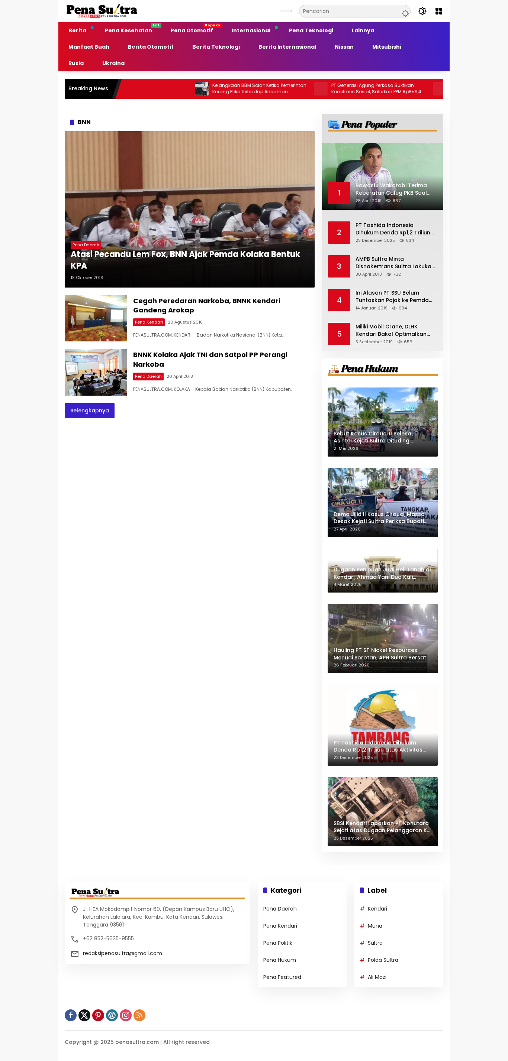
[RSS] (139, 1015)
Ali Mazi (377, 977)
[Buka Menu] (438, 11)
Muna (375, 925)
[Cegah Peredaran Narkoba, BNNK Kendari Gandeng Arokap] (96, 318)
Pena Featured (282, 977)
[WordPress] (112, 1015)
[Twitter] (84, 1015)
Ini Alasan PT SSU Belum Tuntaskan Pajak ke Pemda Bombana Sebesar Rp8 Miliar (395, 296)
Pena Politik (277, 943)
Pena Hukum (279, 960)
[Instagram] (126, 1015)
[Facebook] (71, 1015)
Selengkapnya (89, 410)
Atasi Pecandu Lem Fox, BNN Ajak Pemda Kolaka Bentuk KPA (185, 260)
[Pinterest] (98, 1015)
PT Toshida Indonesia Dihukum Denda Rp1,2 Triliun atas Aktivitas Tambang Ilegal (393, 229)
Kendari (377, 908)
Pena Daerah (86, 245)
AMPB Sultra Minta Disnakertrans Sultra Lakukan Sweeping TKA (395, 263)
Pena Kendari (149, 322)
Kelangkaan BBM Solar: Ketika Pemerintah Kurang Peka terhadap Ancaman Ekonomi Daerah (226, 88)
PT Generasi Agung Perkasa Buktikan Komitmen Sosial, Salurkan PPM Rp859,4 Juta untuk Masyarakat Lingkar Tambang (343, 88)
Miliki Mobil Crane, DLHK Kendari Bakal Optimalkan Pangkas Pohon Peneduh (391, 330)
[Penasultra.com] (102, 10)
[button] (404, 11)
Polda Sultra (383, 960)
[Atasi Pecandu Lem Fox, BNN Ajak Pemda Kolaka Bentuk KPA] (190, 209)
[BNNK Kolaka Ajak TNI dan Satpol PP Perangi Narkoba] (96, 372)
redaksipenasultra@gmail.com (122, 953)
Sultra (375, 943)
